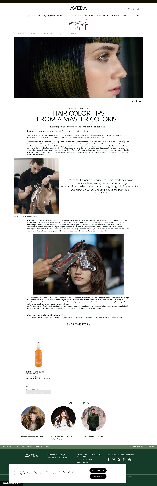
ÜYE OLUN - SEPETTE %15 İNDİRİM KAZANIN (33, 446)
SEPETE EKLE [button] (38, 392)
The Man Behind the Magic (92, 437)
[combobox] (132, 477)
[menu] (49, 16)
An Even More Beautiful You (32, 437)
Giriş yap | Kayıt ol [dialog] (133, 8)
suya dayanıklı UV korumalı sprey (38, 378)
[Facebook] (130, 101)
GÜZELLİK (35, 34)
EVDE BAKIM (49, 34)
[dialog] (138, 15)
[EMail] (141, 101)
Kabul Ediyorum (98, 470)
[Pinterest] (137, 101)
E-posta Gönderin (83, 462)
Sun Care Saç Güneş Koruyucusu (35, 373)
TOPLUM (73, 34)
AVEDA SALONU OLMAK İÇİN (57, 458)
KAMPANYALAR (138, 446)
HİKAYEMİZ (21, 34)
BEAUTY (71, 108)
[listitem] (38, 362)
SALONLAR (150, 446)
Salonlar (129, 8)
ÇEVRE (62, 34)
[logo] (78, 7)
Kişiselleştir (98, 476)
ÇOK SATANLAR (34, 16)
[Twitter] (134, 101)
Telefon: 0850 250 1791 (84, 460)
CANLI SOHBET (7, 446)
